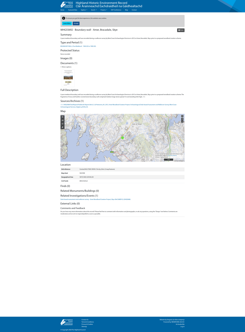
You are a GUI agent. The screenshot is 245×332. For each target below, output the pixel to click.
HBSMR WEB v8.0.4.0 (178, 322)
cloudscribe (181, 324)
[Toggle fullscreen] (182, 116)
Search (93, 10)
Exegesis (169, 320)
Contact (134, 10)
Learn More (67, 23)
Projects (103, 10)
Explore (83, 10)
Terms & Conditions (88, 322)
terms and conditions (172, 155)
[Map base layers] (62, 120)
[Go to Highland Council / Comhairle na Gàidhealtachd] (66, 3)
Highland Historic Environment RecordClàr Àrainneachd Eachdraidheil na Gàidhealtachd (109, 5)
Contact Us (85, 320)
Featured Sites (72, 10)
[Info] (62, 124)
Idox (176, 320)
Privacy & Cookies (87, 324)
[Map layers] (62, 117)
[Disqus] (122, 242)
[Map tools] (62, 127)
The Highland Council (79, 330)
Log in (182, 326)
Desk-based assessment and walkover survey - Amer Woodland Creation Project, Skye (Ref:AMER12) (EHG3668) (95, 199)
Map (126, 10)
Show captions (66, 67)
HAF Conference (116, 10)
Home (62, 10)
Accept (76, 23)
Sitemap (84, 326)
